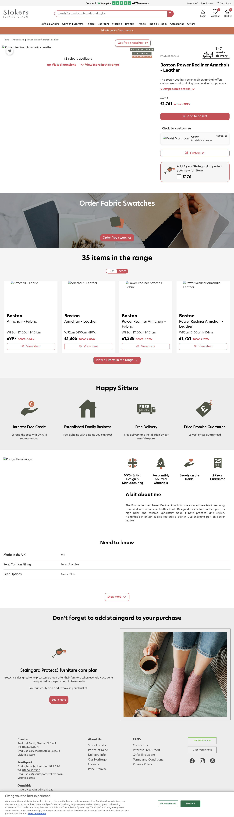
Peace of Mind (98, 750)
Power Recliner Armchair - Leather (43, 40)
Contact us (140, 745)
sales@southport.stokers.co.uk (44, 774)
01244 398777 (30, 747)
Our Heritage (97, 759)
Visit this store (26, 755)
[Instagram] (202, 760)
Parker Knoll (18, 40)
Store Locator (97, 745)
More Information (37, 814)
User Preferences (202, 750)
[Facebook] (192, 760)
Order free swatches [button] (117, 237)
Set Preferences (202, 740)
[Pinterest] (212, 760)
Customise (197, 153)
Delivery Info (97, 755)
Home (6, 40)
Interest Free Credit (146, 750)
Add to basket (197, 116)
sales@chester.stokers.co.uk (42, 751)
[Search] (170, 13)
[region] (117, 804)
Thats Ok (190, 804)
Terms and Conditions (148, 759)
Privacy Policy (142, 764)
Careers (93, 764)
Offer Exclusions (144, 755)
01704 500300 (31, 770)
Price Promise (97, 769)
